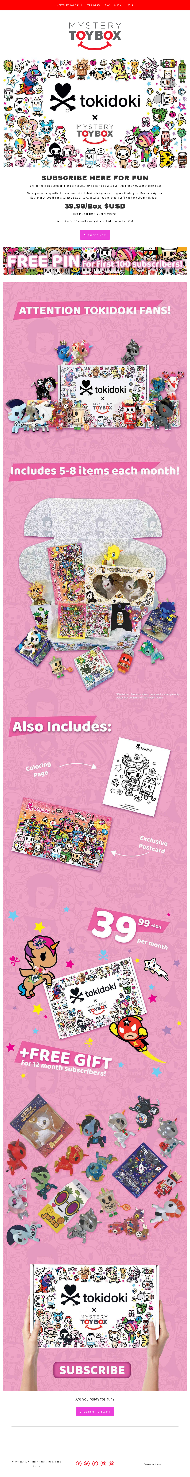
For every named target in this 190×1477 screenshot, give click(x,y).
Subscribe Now (95, 235)
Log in (130, 5)
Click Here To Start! (95, 1411)
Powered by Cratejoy (153, 1464)
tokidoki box (93, 5)
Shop (107, 5)
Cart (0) (118, 5)
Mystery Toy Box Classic (69, 5)
